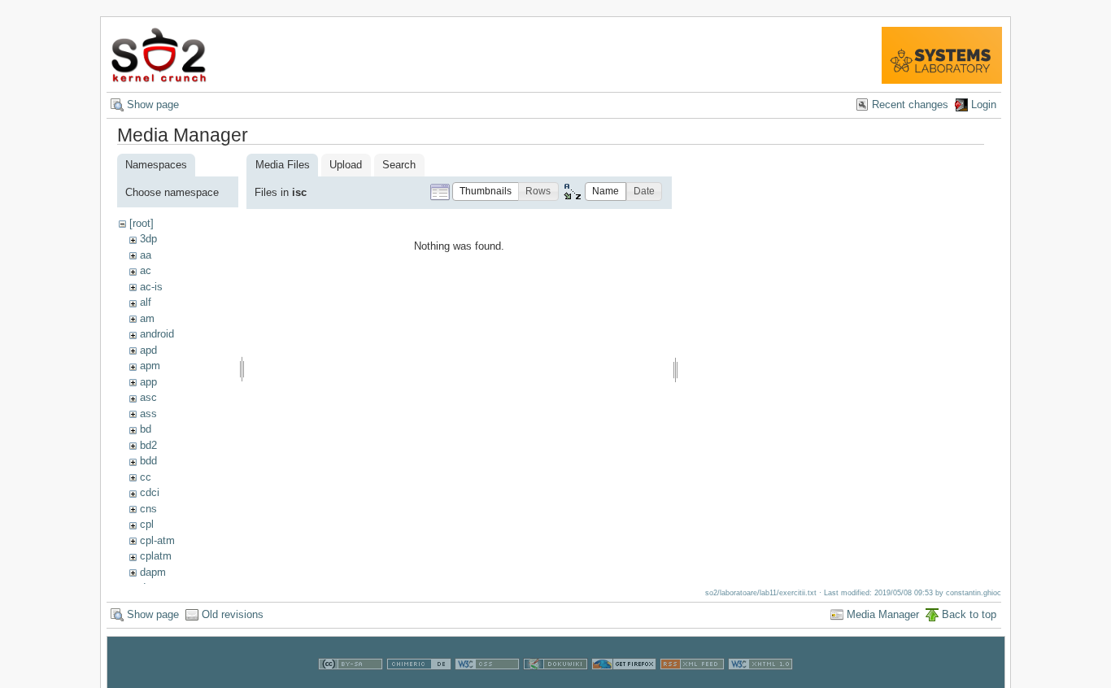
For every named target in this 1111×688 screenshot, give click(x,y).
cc (145, 477)
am (147, 318)
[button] (485, 191)
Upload (345, 165)
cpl (147, 524)
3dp (148, 239)
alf (145, 302)
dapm (153, 572)
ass (148, 413)
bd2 (148, 445)
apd (148, 350)
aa (145, 255)
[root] (141, 223)
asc (148, 397)
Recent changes (910, 104)
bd (145, 429)
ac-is (151, 287)
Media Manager (883, 614)
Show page (153, 104)
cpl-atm (157, 540)
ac (145, 270)
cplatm (156, 556)
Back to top (969, 614)
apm (150, 365)
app (148, 382)
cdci (149, 492)
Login (983, 104)
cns (148, 509)
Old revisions (233, 614)
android (157, 334)
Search (399, 165)
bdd (148, 461)
